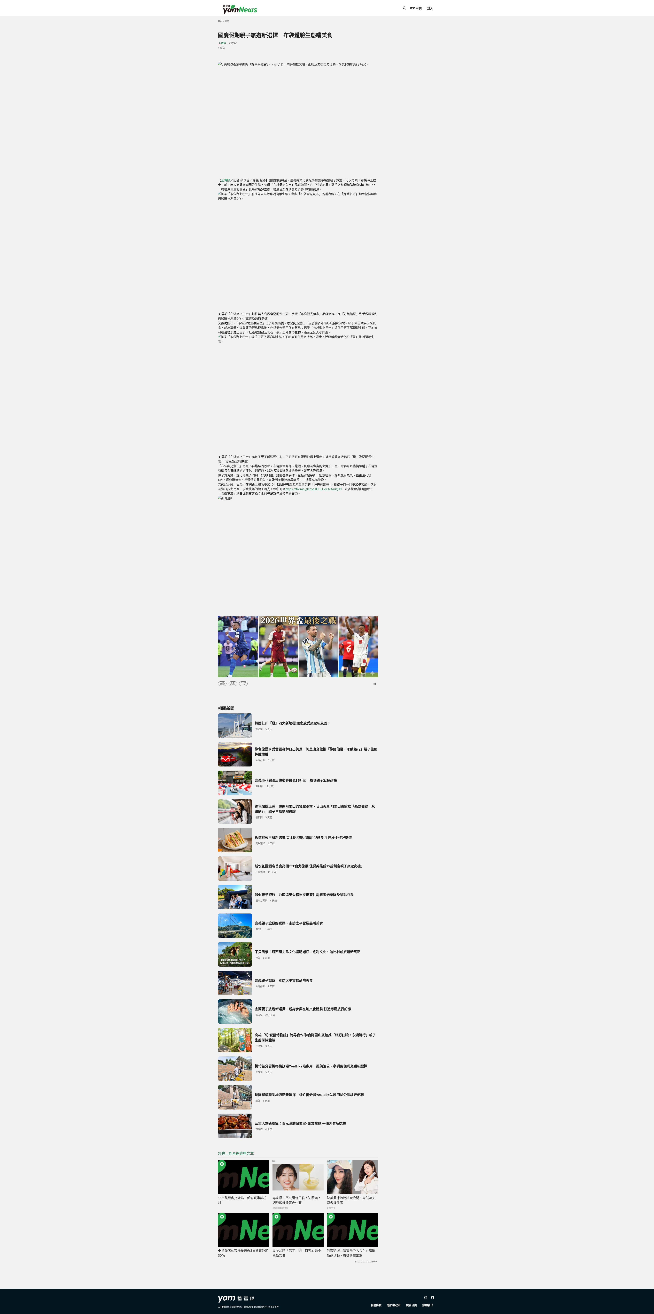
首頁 (220, 21)
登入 (430, 8)
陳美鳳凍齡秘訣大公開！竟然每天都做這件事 (351, 1200)
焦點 (233, 683)
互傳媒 (222, 43)
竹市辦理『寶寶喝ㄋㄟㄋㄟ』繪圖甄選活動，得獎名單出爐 (351, 1253)
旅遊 (222, 683)
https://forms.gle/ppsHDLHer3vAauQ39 (313, 489)
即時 (227, 21)
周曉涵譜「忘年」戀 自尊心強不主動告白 (296, 1253)
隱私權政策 (394, 1305)
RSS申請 (416, 8)
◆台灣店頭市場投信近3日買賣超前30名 (243, 1253)
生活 (243, 683)
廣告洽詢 (411, 1305)
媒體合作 (427, 1305)
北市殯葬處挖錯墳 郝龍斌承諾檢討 (242, 1200)
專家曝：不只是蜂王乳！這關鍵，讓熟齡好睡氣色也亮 (296, 1200)
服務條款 (376, 1305)
